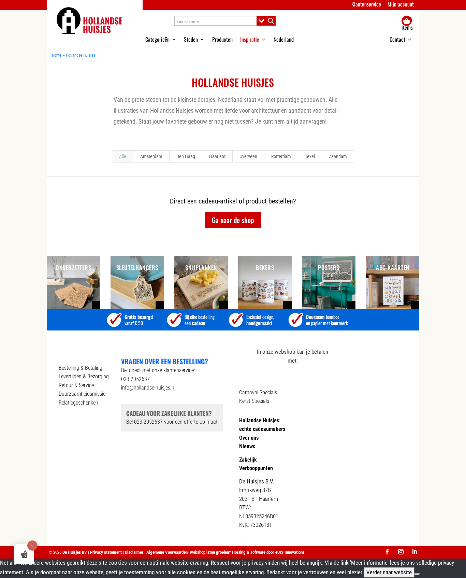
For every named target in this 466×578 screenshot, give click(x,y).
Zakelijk (248, 459)
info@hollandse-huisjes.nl (148, 387)
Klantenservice (366, 4)
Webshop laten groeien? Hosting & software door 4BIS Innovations (247, 552)
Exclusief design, (260, 319)
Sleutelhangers (137, 267)
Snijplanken (201, 267)
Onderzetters (73, 267)
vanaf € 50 (139, 319)
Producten (222, 39)
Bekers (265, 267)
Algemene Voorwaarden (167, 552)
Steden (191, 39)
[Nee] (417, 574)
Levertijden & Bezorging (84, 376)
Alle (122, 156)
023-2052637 (135, 379)
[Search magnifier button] (271, 21)
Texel (310, 156)
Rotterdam (281, 156)
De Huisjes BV (74, 552)
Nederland (284, 39)
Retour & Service (76, 385)
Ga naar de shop (233, 220)
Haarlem (217, 156)
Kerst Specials (254, 401)
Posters (328, 267)
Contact (397, 40)
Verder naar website (389, 572)
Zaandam (338, 156)
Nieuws (247, 446)
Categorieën (157, 39)
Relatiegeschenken (78, 402)
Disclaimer (134, 552)
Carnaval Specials (258, 392)
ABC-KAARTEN (392, 267)
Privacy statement (106, 552)
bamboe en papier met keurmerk (327, 319)
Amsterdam (151, 156)
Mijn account (401, 4)
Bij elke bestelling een (200, 319)
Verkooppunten (256, 468)
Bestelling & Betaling (80, 368)
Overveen (248, 156)
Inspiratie (249, 39)
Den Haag (185, 156)
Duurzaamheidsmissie (82, 394)
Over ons (249, 438)
